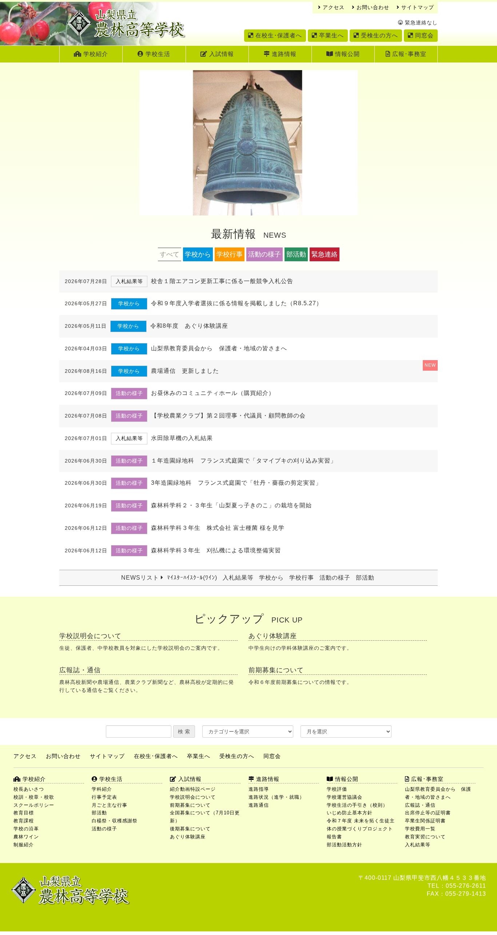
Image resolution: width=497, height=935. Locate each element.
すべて (169, 254)
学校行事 (229, 254)
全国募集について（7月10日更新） (205, 816)
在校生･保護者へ (278, 35)
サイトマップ (416, 7)
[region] (248, 150)
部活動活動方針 (344, 844)
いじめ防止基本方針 (350, 812)
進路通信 (259, 805)
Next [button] (348, 143)
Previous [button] (148, 143)
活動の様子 (264, 254)
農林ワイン (26, 836)
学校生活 (157, 54)
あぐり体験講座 (188, 836)
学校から (198, 254)
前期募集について (190, 805)
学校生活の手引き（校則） (357, 805)
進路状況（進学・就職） (277, 797)
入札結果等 (238, 578)
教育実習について (425, 836)
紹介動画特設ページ (193, 789)
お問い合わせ (372, 7)
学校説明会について (193, 797)
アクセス (333, 7)
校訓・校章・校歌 (33, 797)
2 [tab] (249, 206)
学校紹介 (94, 54)
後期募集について (190, 828)
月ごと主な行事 (109, 805)
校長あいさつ (28, 789)
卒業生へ (330, 35)
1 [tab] (240, 206)
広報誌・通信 (420, 805)
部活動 (296, 254)
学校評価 (337, 789)
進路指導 (259, 789)
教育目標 (23, 812)
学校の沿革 (26, 828)
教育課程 (23, 820)
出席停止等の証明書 (428, 812)
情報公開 (346, 54)
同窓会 (423, 35)
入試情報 (220, 54)
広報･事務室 (408, 54)
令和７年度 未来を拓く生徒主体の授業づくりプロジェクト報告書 (361, 828)
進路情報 (283, 54)
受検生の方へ (378, 35)
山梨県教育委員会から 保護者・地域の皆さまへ (438, 793)
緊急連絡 (324, 254)
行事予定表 (104, 797)
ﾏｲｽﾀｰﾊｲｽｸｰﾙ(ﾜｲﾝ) (192, 578)
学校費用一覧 (420, 828)
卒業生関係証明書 (425, 820)
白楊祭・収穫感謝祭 (115, 820)
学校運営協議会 (344, 797)
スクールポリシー (33, 805)
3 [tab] (258, 206)
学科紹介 (102, 789)
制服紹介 (23, 844)
